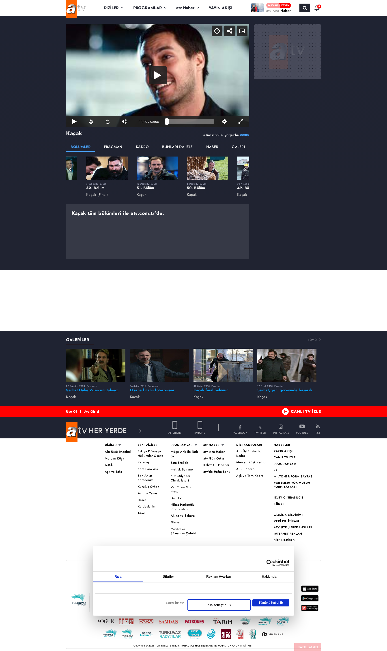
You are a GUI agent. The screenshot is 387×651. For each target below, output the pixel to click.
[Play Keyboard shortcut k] (74, 121)
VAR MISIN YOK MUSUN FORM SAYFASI (292, 485)
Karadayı (144, 462)
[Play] (158, 75)
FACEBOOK (239, 432)
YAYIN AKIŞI (220, 8)
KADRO (142, 147)
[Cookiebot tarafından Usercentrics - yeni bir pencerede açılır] (269, 563)
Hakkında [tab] (269, 576)
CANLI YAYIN (308, 647)
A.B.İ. (109, 465)
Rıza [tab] (117, 576)
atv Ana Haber (214, 452)
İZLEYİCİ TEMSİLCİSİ (289, 498)
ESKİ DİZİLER (147, 445)
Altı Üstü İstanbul (118, 452)
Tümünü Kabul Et (271, 602)
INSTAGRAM (281, 432)
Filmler (176, 522)
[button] (70, 169)
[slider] (190, 121)
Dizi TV (176, 498)
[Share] (229, 31)
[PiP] (242, 31)
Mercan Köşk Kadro (251, 462)
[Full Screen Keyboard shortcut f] (241, 121)
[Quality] (224, 121)
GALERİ (238, 147)
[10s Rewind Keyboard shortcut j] (91, 121)
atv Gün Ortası (214, 458)
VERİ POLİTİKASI (286, 521)
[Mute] (124, 121)
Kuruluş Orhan (148, 487)
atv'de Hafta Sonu (216, 472)
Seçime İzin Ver (175, 602)
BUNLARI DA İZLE (177, 147)
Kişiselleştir (216, 605)
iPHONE (199, 432)
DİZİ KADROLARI (249, 445)
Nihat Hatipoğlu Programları (183, 507)
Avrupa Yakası (148, 493)
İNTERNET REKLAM (288, 534)
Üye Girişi (91, 411)
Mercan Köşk (114, 458)
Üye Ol (71, 411)
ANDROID (174, 432)
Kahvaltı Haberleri (216, 465)
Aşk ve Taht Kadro (250, 476)
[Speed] (217, 31)
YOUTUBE (302, 432)
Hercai (143, 500)
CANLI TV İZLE (306, 411)
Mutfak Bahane (182, 469)
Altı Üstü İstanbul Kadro (249, 453)
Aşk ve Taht (113, 472)
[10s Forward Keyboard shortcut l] (107, 121)
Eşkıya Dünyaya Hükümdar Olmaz (150, 453)
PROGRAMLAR (147, 8)
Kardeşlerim (147, 506)
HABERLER (282, 445)
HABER (212, 147)
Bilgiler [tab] (168, 576)
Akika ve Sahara (183, 516)
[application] (157, 75)
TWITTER (260, 432)
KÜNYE (279, 504)
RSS (318, 432)
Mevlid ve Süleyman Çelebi (183, 531)
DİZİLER (111, 8)
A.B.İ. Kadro (245, 469)
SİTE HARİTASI (285, 540)
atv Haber (185, 8)
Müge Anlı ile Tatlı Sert (184, 454)
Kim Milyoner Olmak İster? (181, 478)
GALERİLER (77, 340)
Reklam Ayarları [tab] (218, 576)
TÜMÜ (312, 339)
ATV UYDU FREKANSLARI (293, 527)
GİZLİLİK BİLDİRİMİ (288, 515)
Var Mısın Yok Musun (181, 489)
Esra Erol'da (179, 463)
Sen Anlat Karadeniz (145, 478)
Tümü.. (143, 513)
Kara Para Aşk (148, 469)
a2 (275, 470)
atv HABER (211, 445)
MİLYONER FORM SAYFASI (294, 477)
